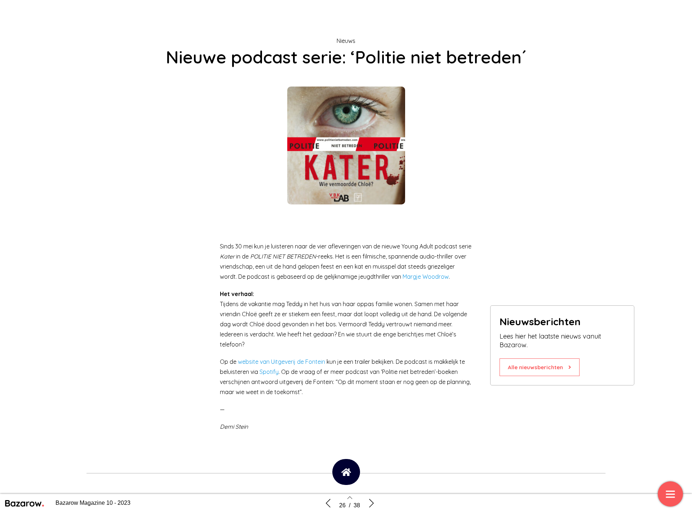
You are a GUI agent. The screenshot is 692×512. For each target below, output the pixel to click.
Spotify (269, 371)
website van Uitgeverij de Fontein (281, 361)
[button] (540, 367)
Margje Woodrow (426, 276)
